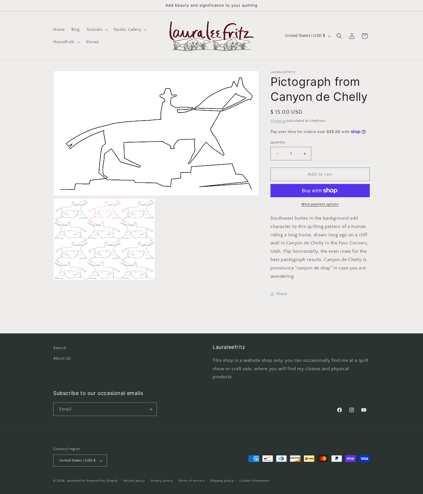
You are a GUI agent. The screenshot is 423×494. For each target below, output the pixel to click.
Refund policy (134, 480)
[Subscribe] (150, 409)
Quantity (277, 142)
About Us (62, 358)
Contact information (254, 480)
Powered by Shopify (102, 480)
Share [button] (281, 294)
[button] (96, 30)
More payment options (320, 204)
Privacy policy (162, 480)
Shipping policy (222, 480)
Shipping (278, 121)
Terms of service (191, 480)
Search (59, 348)
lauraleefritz (76, 480)
